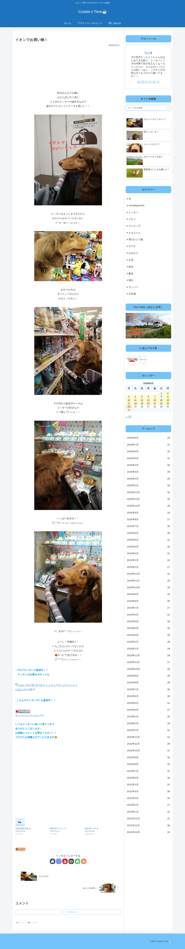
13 (148, 400)
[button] (168, 107)
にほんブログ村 (23, 689)
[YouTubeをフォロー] (65, 861)
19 (142, 403)
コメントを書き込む (68, 912)
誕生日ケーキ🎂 (92, 828)
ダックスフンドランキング (28, 715)
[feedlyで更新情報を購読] (77, 861)
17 (129, 403)
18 (135, 403)
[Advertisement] (68, 67)
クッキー (21, 849)
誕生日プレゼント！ (58, 828)
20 (148, 403)
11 (135, 400)
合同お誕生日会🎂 (23, 828)
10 (129, 400)
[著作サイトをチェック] (52, 861)
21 (155, 403)
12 (142, 400)
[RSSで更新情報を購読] (83, 861)
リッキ (148, 52)
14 (155, 400)
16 (168, 400)
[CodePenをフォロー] (71, 861)
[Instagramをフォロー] (58, 861)
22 (161, 403)
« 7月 (129, 416)
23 (168, 403)
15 (161, 400)
